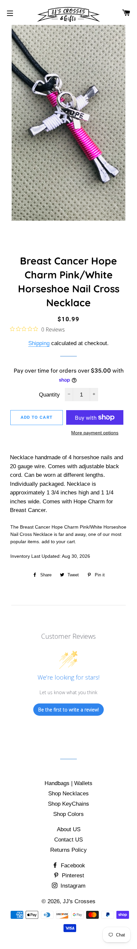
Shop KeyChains (68, 804)
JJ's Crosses (79, 901)
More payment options (94, 432)
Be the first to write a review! (68, 709)
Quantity (49, 395)
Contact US (68, 840)
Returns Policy (68, 850)
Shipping (39, 343)
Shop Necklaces (68, 793)
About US (68, 829)
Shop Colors (68, 814)
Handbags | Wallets (68, 783)
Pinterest (72, 875)
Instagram (72, 886)
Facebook (72, 865)
